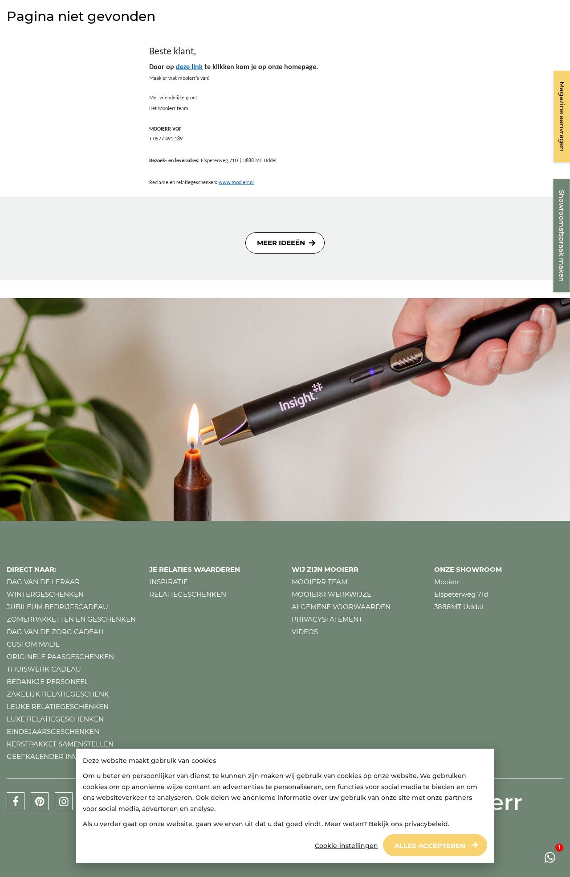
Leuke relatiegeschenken (58, 706)
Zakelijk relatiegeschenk (58, 694)
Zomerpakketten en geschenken (71, 619)
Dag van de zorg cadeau (55, 631)
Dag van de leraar (43, 582)
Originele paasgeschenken (60, 656)
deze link (189, 67)
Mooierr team (319, 582)
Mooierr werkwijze (331, 594)
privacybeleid (426, 824)
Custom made (33, 644)
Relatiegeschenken (187, 594)
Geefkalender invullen (54, 756)
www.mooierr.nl (236, 182)
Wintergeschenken (45, 594)
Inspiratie (168, 582)
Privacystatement (327, 619)
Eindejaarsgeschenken (53, 731)
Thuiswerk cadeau (44, 669)
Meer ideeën (281, 242)
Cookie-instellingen (346, 846)
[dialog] (285, 806)
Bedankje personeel (48, 681)
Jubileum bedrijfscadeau (57, 606)
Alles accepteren (430, 845)
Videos (305, 631)
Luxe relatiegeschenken (55, 719)
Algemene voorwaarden (341, 606)
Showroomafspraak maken (562, 236)
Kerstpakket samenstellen (60, 744)
